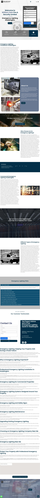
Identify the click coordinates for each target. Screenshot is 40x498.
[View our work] (6, 32)
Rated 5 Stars (33, 34)
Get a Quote (24, 34)
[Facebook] (23, 342)
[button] (30, 2)
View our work (6, 34)
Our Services (15, 34)
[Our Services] (15, 32)
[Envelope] (38, 1)
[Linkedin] (25, 342)
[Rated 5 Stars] (33, 32)
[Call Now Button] (38, 496)
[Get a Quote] (24, 32)
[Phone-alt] (36, 1)
